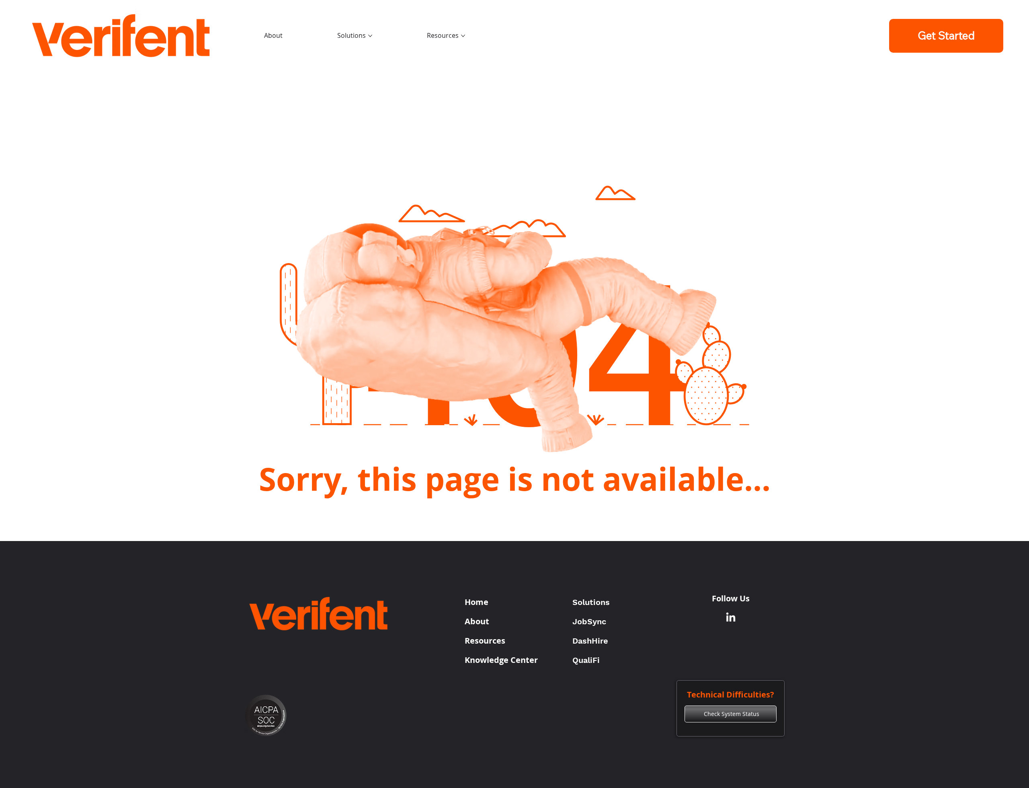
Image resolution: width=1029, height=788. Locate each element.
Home (476, 602)
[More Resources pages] (463, 36)
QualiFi (586, 660)
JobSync (589, 621)
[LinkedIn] (730, 617)
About (477, 621)
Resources (485, 640)
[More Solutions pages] (370, 36)
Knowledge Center (501, 659)
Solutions (591, 602)
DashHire (590, 641)
